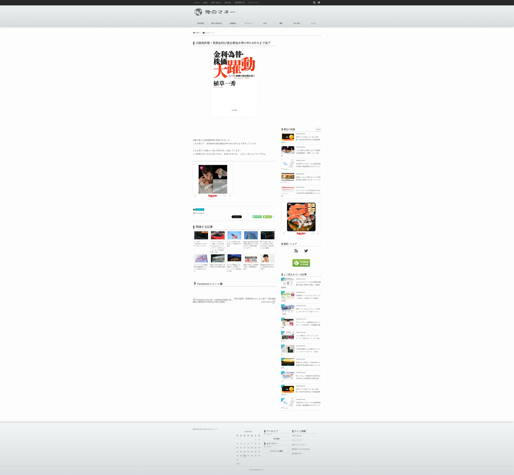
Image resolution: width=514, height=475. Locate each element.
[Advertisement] (256, 181)
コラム (313, 23)
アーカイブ (268, 434)
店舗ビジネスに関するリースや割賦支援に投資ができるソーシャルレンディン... (300, 179)
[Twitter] (306, 251)
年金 (265, 23)
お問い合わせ (216, 2)
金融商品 (233, 23)
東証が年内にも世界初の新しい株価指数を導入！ (250, 267)
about (205, 2)
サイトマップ (253, 2)
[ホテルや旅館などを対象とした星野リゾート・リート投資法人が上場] (234, 261)
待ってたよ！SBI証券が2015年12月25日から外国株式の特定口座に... (300, 378)
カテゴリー (268, 447)
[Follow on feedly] (301, 266)
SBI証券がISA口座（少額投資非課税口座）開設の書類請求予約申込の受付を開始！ (213, 301)
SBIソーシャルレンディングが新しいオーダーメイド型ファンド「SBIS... (300, 311)
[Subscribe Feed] (314, 2)
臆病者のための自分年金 (301, 449)
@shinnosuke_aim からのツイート (205, 429)
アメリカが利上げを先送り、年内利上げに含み (234, 244)
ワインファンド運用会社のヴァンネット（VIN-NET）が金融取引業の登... (300, 325)
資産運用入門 (239, 2)
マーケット (199, 209)
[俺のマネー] (220, 11)
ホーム (197, 2)
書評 (281, 23)
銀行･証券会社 (216, 23)
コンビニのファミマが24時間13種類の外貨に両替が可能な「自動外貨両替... (301, 284)
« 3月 (237, 464)
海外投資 (200, 23)
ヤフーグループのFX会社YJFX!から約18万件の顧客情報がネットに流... (300, 193)
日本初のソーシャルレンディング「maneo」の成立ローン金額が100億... (300, 298)
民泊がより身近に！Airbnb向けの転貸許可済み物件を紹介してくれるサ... (300, 365)
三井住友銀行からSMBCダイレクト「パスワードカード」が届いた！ (300, 351)
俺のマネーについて (299, 444)
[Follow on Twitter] (319, 2)
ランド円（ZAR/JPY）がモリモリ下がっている (200, 244)
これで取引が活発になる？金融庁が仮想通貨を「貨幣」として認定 (300, 153)
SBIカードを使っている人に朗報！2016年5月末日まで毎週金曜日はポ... (300, 139)
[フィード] (296, 251)
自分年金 (228, 2)
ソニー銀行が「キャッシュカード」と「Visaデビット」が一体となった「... (300, 338)
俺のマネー (261, 470)
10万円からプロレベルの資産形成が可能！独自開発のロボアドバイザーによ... (301, 166)
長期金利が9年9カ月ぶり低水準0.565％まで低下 (267, 267)
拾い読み (297, 23)
